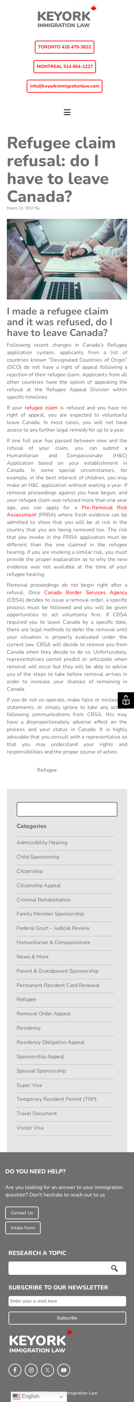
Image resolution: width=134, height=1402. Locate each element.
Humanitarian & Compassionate (53, 942)
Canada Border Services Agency (85, 592)
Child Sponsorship (38, 857)
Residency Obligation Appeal (51, 1042)
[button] (67, 115)
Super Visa (29, 1085)
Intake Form (23, 1228)
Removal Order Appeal (44, 1013)
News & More (33, 956)
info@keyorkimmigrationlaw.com (64, 86)
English (29, 1396)
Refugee (47, 770)
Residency (29, 1028)
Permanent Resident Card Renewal (58, 985)
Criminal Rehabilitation (44, 899)
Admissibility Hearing (42, 842)
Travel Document (37, 1113)
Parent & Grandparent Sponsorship (58, 971)
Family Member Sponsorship (50, 913)
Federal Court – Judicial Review (53, 928)
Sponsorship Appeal (40, 1056)
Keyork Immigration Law (67, 16)
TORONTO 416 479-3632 (64, 47)
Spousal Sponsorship (41, 1071)
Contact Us (22, 1213)
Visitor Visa (30, 1127)
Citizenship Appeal (39, 885)
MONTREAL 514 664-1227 (65, 66)
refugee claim (41, 407)
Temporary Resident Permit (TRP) (57, 1099)
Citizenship (30, 871)
